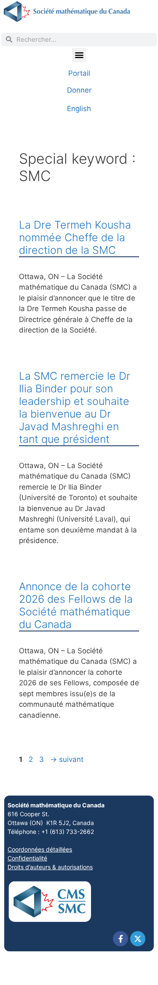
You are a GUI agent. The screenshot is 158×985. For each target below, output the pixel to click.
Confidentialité (27, 858)
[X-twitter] (137, 938)
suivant (66, 759)
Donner (79, 90)
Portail (79, 73)
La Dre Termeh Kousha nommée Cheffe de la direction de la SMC (75, 237)
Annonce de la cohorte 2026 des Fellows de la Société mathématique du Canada (76, 605)
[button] (79, 55)
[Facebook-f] (120, 938)
